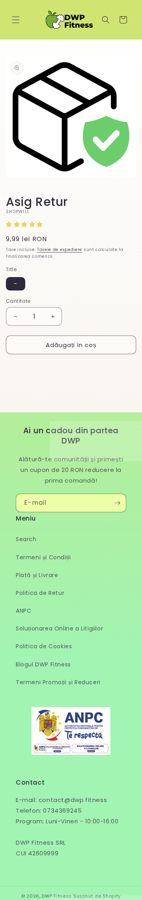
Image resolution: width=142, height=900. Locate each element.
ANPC (23, 611)
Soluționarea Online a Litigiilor (59, 628)
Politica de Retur (40, 593)
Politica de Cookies (44, 646)
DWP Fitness (57, 896)
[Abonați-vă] (117, 503)
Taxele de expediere (59, 250)
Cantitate (18, 301)
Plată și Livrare (37, 575)
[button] (25, 224)
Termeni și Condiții (43, 557)
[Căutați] (105, 19)
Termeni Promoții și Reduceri (58, 682)
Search (26, 539)
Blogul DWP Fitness (43, 664)
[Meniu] (15, 19)
